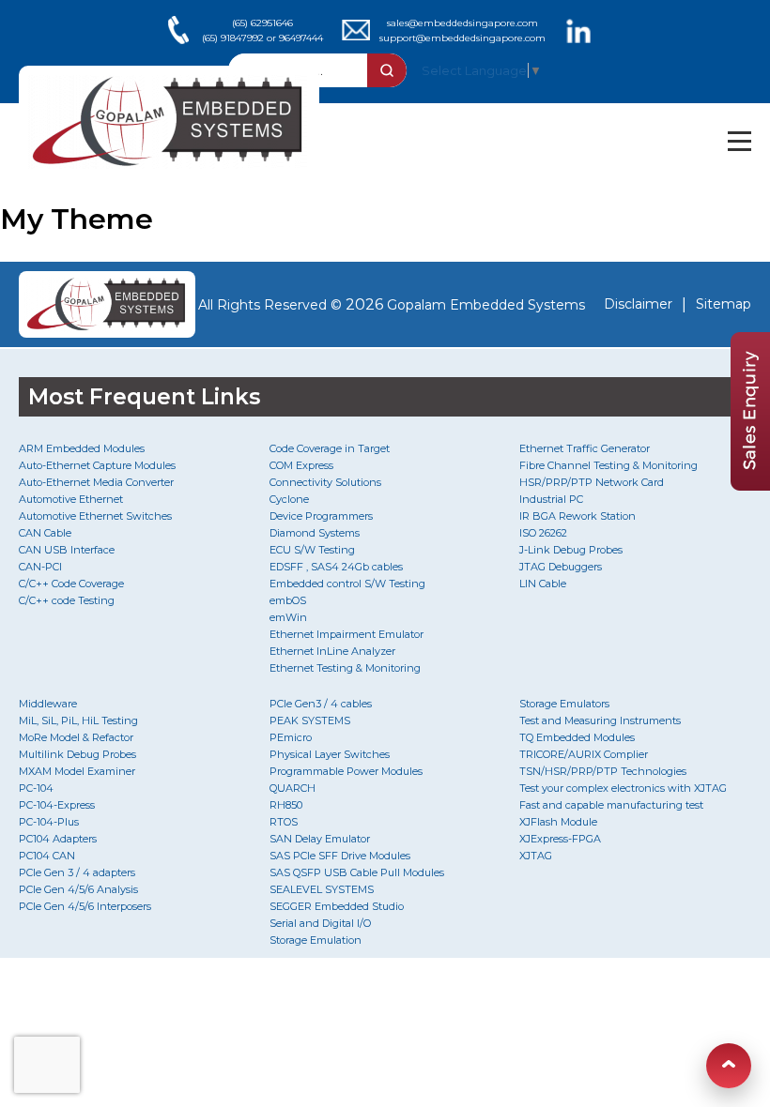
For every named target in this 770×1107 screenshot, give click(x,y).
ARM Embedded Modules (82, 448)
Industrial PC (551, 499)
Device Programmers (321, 516)
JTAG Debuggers (560, 566)
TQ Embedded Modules (577, 737)
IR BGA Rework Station (577, 516)
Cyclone (289, 499)
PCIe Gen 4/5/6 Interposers (85, 906)
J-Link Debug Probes (571, 549)
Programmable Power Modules (346, 771)
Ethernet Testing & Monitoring (345, 668)
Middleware (48, 703)
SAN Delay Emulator (320, 838)
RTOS (284, 821)
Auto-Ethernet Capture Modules (97, 465)
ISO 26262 (543, 532)
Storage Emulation (316, 940)
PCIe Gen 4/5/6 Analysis (78, 889)
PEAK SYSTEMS (310, 720)
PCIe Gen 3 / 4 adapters (77, 872)
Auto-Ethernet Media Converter (96, 482)
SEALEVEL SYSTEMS (322, 889)
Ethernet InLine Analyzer (332, 651)
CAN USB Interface (67, 549)
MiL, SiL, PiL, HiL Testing (78, 720)
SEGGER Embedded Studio (337, 906)
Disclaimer (638, 304)
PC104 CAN (47, 855)
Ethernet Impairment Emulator (347, 634)
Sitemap (723, 304)
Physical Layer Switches (330, 754)
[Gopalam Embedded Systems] (101, 304)
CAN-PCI (40, 566)
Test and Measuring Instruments (600, 720)
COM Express (301, 465)
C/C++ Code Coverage (71, 583)
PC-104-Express (57, 804)
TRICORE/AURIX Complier (583, 754)
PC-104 (36, 788)
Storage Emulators (564, 703)
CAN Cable (45, 532)
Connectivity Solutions (325, 482)
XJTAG (535, 855)
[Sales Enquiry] (750, 485)
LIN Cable (542, 583)
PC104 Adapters (58, 838)
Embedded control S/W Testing (347, 583)
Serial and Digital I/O (320, 923)
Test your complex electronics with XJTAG (623, 788)
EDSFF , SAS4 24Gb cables (336, 566)
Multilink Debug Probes (77, 754)
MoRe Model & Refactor (76, 737)
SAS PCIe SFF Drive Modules (340, 855)
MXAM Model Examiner (77, 771)
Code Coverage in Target (330, 448)
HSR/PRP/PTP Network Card (591, 482)
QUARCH (293, 788)
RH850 (286, 804)
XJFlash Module (558, 821)
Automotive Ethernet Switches (95, 516)
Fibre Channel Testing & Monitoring (608, 465)
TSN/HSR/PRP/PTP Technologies (602, 771)
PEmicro (291, 737)
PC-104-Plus (49, 821)
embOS (288, 600)
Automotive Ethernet (71, 499)
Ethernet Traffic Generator (584, 448)
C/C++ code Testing (67, 600)
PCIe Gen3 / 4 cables (321, 703)
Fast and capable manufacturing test (611, 804)
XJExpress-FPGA (560, 838)
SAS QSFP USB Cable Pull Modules (357, 872)
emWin (288, 617)
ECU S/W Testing (312, 549)
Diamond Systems (315, 532)
